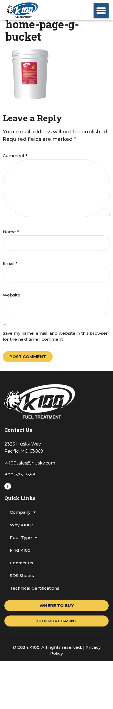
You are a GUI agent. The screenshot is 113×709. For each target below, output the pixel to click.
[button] (101, 10)
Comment (15, 155)
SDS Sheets (22, 575)
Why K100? (21, 524)
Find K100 (20, 550)
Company (20, 512)
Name (11, 231)
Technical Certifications (34, 588)
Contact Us (21, 562)
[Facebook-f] (7, 486)
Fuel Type (21, 537)
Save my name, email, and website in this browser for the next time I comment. (55, 336)
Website (11, 295)
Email (10, 263)
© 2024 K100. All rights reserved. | (49, 647)
